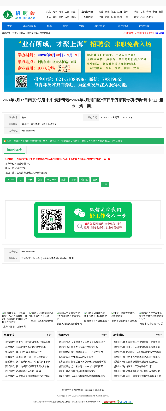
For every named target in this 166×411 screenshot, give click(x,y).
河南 (107, 17)
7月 (21, 179)
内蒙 (73, 11)
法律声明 (66, 390)
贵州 (61, 17)
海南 (119, 17)
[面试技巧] (10, 347)
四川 (55, 17)
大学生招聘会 (39, 402)
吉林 (142, 17)
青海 (148, 11)
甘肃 (142, 11)
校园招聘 (144, 26)
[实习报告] (64, 371)
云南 (67, 17)
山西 (67, 11)
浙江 (101, 17)
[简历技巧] (10, 342)
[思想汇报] (64, 342)
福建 (113, 11)
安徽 (107, 11)
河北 (61, 11)
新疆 (161, 11)
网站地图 (78, 390)
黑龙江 (149, 17)
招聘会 (22, 33)
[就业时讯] (119, 342)
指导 (49, 26)
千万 (105, 184)
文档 (81, 26)
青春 (73, 179)
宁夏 (155, 11)
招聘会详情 (14, 149)
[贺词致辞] (64, 352)
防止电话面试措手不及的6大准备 (32, 366)
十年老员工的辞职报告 (82, 357)
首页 (9, 26)
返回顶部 (99, 390)
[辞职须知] (64, 361)
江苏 (101, 11)
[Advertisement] (142, 177)
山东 (126, 11)
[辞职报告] (64, 357)
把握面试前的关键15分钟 (28, 371)
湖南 (113, 17)
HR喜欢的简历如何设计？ (29, 352)
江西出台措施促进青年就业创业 (142, 361)
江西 (119, 11)
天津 (55, 11)
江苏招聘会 (32, 33)
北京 (48, 11)
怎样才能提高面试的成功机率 (31, 347)
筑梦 (63, 179)
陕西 (136, 11)
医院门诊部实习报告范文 (83, 371)
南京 (39, 179)
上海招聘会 (87, 11)
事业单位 (100, 26)
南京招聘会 (21, 14)
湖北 (73, 17)
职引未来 (51, 179)
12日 (30, 179)
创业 (65, 26)
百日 (95, 179)
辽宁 (136, 17)
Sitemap (88, 390)
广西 (126, 17)
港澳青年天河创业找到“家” (139, 366)
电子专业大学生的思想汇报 (84, 347)
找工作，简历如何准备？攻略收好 (33, 342)
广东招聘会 (87, 17)
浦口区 (84, 179)
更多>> (50, 335)
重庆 (48, 17)
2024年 (10, 179)
